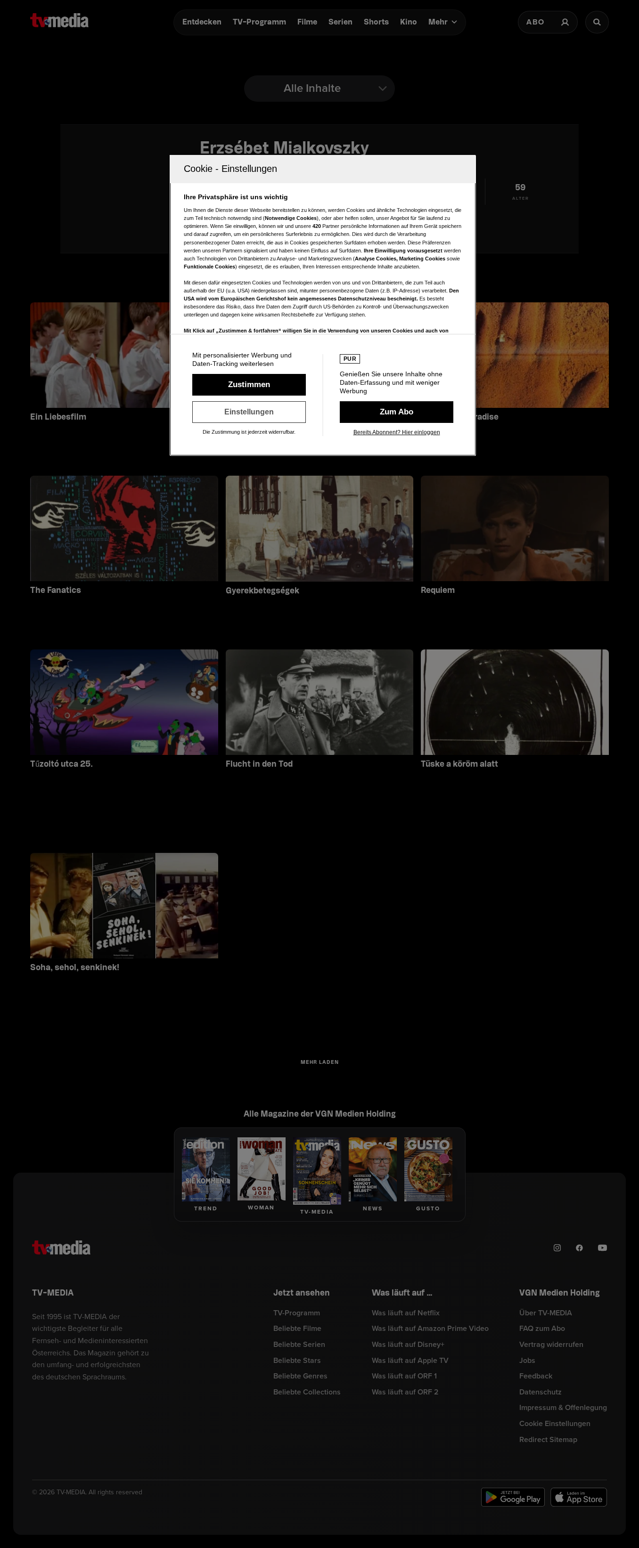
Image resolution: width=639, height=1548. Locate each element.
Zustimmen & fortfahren (249, 385)
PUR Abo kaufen (396, 412)
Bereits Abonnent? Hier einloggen (396, 432)
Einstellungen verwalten (249, 412)
